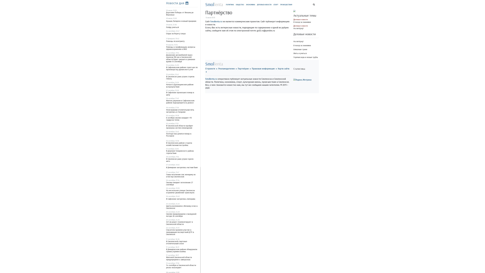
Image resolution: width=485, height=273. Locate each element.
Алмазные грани (300, 49)
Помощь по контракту (175, 41)
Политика (230, 5)
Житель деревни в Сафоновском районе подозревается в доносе (180, 102)
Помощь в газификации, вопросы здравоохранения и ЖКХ (180, 48)
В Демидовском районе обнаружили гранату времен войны (181, 250)
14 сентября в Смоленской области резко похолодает (181, 266)
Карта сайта (283, 68)
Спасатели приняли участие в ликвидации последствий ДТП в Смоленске (180, 232)
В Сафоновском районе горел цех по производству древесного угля (182, 68)
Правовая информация (263, 68)
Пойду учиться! (172, 27)
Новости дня (175, 3)
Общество (240, 5)
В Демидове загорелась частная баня (182, 167)
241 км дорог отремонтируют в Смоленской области (179, 223)
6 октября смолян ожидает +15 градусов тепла (179, 119)
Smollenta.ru (216, 21)
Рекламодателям (226, 68)
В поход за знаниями (302, 22)
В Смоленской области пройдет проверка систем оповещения (179, 127)
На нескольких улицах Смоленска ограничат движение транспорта (180, 191)
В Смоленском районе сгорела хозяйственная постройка (179, 144)
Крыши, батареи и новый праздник (181, 21)
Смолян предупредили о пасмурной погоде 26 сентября (181, 215)
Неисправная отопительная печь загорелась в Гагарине (180, 111)
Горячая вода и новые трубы (305, 57)
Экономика (250, 5)
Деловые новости (264, 5)
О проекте (210, 68)
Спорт (275, 5)
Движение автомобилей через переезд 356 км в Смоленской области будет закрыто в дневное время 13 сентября (180, 58)
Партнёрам (243, 68)
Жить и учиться (300, 53)
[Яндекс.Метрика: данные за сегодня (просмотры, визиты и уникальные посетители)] (302, 79)
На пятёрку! (298, 28)
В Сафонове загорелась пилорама (180, 199)
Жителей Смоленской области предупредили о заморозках (179, 258)
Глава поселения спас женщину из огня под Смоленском (181, 176)
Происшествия (286, 5)
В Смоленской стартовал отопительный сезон (176, 242)
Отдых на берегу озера (176, 34)
